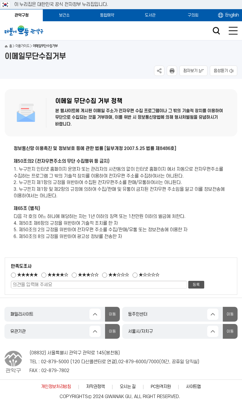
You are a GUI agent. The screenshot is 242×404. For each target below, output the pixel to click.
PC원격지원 (161, 386)
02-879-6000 (132, 361)
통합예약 (107, 15)
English (232, 15)
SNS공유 (159, 71)
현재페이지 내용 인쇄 (172, 71)
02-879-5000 (55, 361)
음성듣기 (221, 71)
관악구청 (21, 15)
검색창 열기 (216, 31)
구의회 (193, 15)
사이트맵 (193, 386)
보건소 (64, 15)
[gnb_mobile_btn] (233, 31)
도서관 (150, 15)
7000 (153, 361)
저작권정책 (95, 386)
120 (76, 361)
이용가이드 (22, 46)
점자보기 (190, 71)
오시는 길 (128, 386)
